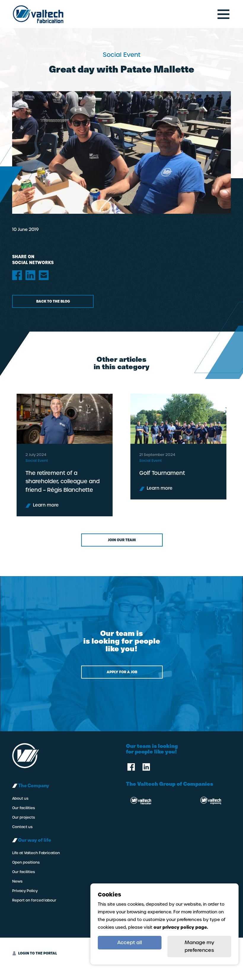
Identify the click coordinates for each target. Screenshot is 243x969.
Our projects (23, 817)
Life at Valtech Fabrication (36, 853)
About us (20, 798)
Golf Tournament (162, 473)
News (17, 881)
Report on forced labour (34, 900)
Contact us (22, 827)
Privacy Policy (25, 891)
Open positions (26, 862)
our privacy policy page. (181, 927)
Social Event (36, 460)
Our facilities (23, 808)
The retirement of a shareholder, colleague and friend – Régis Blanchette (62, 481)
